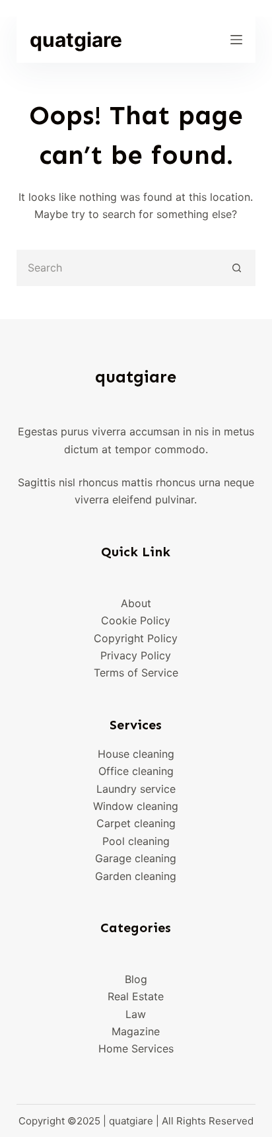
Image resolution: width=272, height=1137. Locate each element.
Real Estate (136, 996)
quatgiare (76, 40)
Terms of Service (136, 672)
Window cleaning (135, 806)
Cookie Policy (135, 620)
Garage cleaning (135, 858)
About (136, 603)
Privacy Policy (135, 655)
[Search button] (237, 268)
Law (135, 1014)
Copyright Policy (136, 638)
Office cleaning (136, 771)
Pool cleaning (136, 841)
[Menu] (236, 40)
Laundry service (136, 788)
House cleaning (136, 753)
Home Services (136, 1048)
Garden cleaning (135, 876)
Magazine (136, 1031)
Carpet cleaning (136, 823)
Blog (136, 979)
